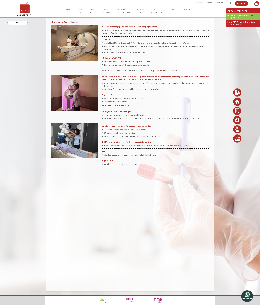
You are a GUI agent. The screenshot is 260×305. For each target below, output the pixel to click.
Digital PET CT (93, 10)
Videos (209, 2)
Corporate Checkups (140, 10)
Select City (13, 22)
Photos (199, 2)
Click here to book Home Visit (115, 105)
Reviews (219, 2)
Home (67, 9)
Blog (229, 2)
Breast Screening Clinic (156, 10)
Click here (159, 70)
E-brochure (241, 3)
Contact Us (185, 9)
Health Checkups (106, 10)
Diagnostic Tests (80, 10)
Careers (172, 9)
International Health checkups (123, 10)
